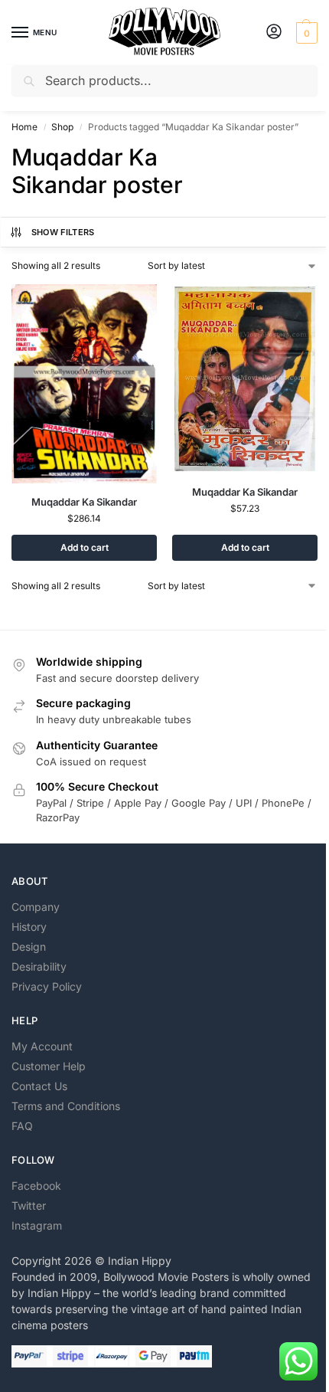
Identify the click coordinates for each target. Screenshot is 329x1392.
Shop (62, 127)
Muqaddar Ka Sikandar (84, 502)
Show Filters (63, 232)
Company (35, 906)
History (29, 926)
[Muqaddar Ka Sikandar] (84, 383)
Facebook (36, 1185)
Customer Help (48, 1066)
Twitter (28, 1205)
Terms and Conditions (65, 1105)
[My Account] (274, 32)
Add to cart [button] (84, 547)
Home (24, 127)
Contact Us (39, 1085)
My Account (42, 1046)
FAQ (22, 1125)
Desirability (39, 966)
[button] (305, 33)
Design (28, 946)
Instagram (36, 1225)
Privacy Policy (46, 986)
